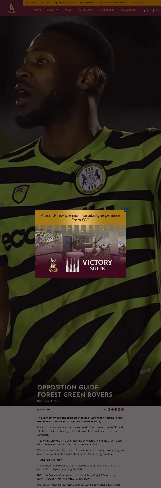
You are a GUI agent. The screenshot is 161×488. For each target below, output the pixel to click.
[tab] (126, 210)
